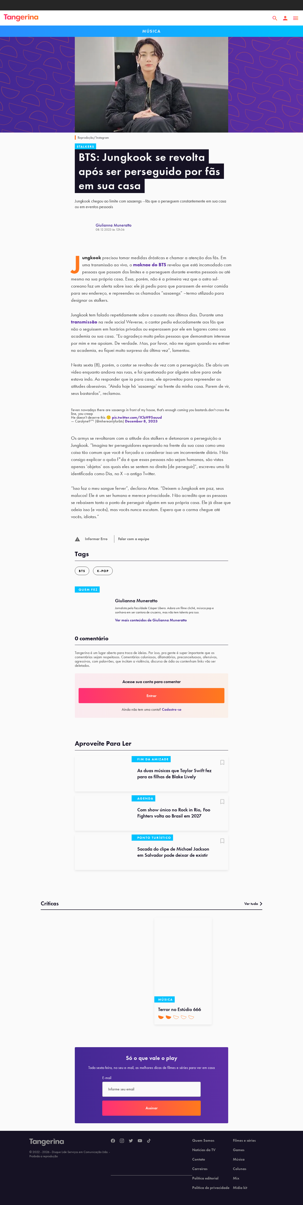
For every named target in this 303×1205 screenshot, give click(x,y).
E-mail (106, 1078)
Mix (236, 1178)
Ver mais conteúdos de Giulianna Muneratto (151, 620)
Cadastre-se (171, 709)
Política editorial (205, 1178)
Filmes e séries (244, 1140)
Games (238, 1150)
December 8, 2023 (141, 421)
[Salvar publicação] (222, 763)
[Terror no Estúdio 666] (183, 960)
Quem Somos (203, 1140)
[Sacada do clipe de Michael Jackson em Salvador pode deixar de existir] (103, 852)
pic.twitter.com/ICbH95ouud (137, 417)
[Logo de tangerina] (21, 18)
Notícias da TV (203, 1150)
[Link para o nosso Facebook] (113, 1141)
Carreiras (199, 1169)
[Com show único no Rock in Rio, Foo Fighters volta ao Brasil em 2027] (103, 813)
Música (239, 1159)
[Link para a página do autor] (85, 227)
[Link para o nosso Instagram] (122, 1141)
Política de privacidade (210, 1188)
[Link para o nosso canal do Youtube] (140, 1141)
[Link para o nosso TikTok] (149, 1141)
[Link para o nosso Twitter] (131, 1141)
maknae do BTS (149, 265)
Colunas (239, 1169)
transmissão (84, 322)
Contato (198, 1159)
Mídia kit (240, 1188)
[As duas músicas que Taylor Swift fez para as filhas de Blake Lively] (103, 774)
